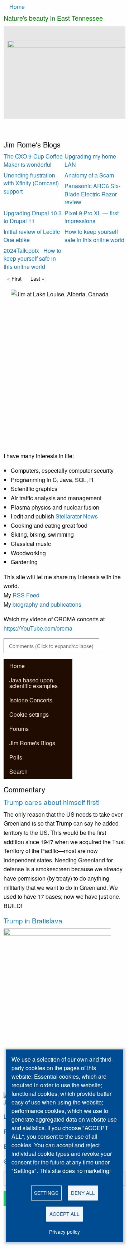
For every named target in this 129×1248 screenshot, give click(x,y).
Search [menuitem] (18, 771)
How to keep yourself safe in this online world (94, 235)
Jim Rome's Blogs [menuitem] (32, 743)
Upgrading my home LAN (90, 160)
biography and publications (47, 604)
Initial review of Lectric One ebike (32, 235)
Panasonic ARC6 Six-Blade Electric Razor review (92, 194)
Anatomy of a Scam (89, 175)
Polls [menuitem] (15, 757)
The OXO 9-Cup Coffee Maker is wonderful (33, 160)
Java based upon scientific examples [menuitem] (33, 683)
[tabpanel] (64, 83)
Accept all (64, 1213)
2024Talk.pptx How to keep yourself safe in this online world (32, 258)
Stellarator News (77, 516)
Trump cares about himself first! (52, 802)
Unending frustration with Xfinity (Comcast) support (31, 183)
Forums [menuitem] (19, 729)
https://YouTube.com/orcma (38, 628)
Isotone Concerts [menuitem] (30, 700)
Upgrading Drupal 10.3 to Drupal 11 (33, 217)
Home (17, 6)
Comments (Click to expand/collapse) (51, 646)
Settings (46, 1192)
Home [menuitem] (17, 666)
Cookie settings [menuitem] (29, 714)
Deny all (83, 1192)
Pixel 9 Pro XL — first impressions (91, 217)
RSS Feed (26, 595)
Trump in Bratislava (33, 920)
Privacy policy (64, 1231)
